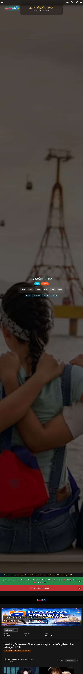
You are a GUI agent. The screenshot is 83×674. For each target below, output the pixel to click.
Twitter (55, 295)
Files (45, 290)
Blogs (30, 290)
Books (60, 290)
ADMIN (13, 621)
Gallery (38, 290)
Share (60, 660)
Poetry (52, 290)
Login (37, 284)
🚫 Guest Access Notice (39, 588)
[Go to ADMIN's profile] (5, 660)
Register (45, 284)
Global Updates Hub (24, 621)
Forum (23, 290)
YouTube (46, 295)
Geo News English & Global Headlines (24, 617)
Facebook (37, 295)
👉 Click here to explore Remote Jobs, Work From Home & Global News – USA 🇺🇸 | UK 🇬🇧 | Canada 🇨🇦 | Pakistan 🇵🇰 (40, 581)
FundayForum (41, 278)
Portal (28, 295)
